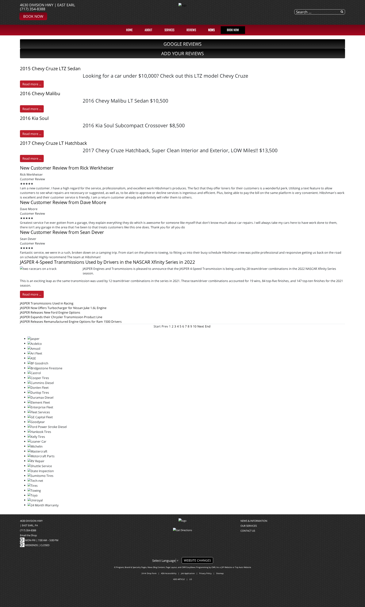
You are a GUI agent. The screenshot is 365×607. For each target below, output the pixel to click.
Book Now (33, 16)
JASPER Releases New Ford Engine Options (50, 312)
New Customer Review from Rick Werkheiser (67, 168)
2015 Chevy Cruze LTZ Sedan (50, 68)
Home (129, 30)
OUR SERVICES (248, 525)
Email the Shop (28, 535)
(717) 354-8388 (32, 8)
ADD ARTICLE (179, 579)
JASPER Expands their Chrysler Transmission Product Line (61, 317)
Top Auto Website (243, 567)
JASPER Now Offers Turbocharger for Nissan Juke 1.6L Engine (63, 308)
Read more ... (31, 84)
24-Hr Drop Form (148, 573)
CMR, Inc (215, 567)
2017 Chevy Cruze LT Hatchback (53, 143)
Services (169, 30)
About (148, 30)
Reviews (191, 30)
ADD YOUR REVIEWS (182, 53)
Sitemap (220, 573)
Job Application (188, 573)
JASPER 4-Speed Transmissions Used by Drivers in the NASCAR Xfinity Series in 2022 (107, 262)
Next (200, 326)
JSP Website (226, 567)
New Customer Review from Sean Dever (62, 232)
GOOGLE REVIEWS (182, 44)
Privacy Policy (205, 573)
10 (194, 326)
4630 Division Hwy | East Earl (47, 4)
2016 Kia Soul (34, 118)
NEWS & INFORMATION (253, 521)
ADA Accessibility (168, 573)
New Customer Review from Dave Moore (63, 202)
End (207, 326)
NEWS (211, 30)
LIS (190, 579)
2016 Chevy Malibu (40, 93)
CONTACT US (247, 530)
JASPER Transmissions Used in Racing (46, 303)
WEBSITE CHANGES (197, 560)
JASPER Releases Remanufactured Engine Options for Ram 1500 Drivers (71, 321)
